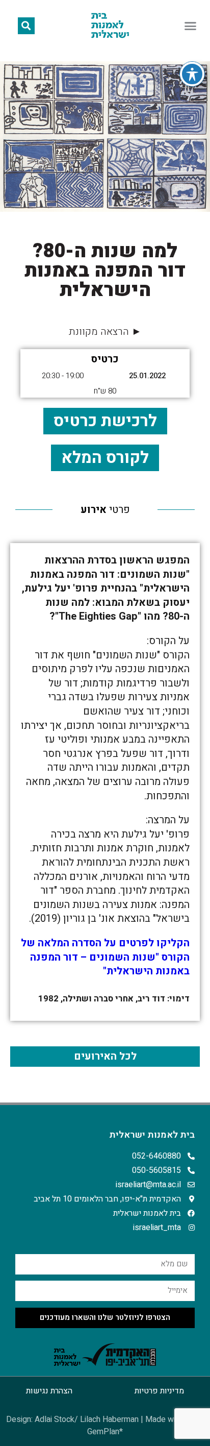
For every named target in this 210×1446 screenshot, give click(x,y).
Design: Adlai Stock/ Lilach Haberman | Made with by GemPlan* (105, 1425)
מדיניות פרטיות (159, 1391)
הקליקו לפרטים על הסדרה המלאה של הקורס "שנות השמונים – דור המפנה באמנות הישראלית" (105, 957)
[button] (190, 25)
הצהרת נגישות (49, 1391)
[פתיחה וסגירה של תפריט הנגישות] (192, 74)
